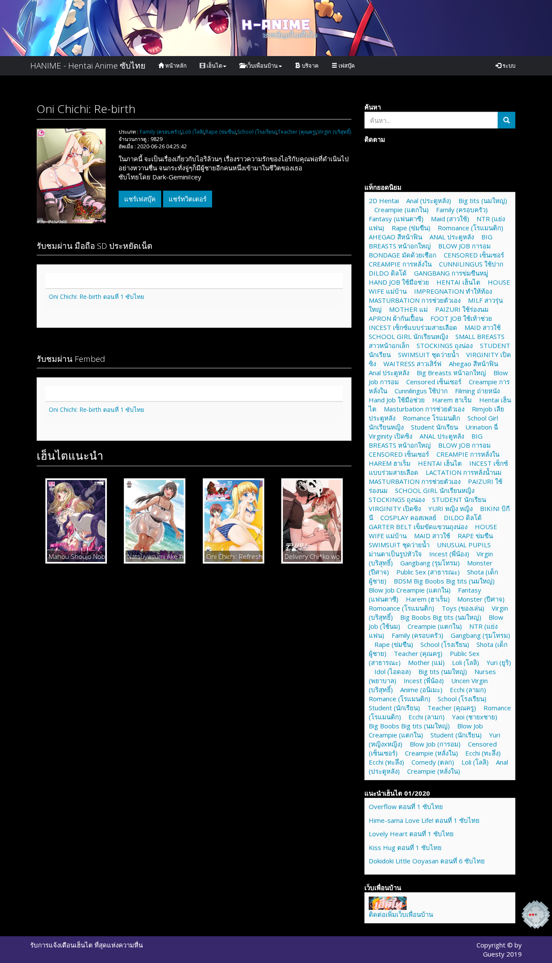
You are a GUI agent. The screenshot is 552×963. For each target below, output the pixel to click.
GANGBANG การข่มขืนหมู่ (451, 273)
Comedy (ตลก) (432, 762)
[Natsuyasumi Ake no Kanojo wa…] (154, 520)
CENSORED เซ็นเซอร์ (474, 255)
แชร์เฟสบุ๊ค (140, 198)
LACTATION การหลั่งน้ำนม (464, 472)
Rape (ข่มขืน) (220, 131)
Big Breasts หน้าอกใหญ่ (451, 372)
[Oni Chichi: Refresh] (233, 520)
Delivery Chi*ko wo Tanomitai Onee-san (312, 556)
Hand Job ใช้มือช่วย (397, 399)
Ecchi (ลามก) (468, 689)
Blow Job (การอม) (435, 744)
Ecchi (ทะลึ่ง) (483, 753)
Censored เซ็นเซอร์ (433, 381)
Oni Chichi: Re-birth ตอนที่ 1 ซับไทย (96, 296)
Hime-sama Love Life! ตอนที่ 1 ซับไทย (424, 820)
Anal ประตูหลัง (389, 372)
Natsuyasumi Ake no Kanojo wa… (154, 556)
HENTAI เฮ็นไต (458, 282)
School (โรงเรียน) (256, 131)
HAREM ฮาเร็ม (390, 463)
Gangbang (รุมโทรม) (430, 562)
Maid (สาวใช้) (450, 218)
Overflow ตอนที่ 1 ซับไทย (406, 806)
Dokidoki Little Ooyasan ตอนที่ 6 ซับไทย (427, 860)
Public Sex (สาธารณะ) (428, 572)
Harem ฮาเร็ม (452, 399)
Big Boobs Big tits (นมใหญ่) (440, 617)
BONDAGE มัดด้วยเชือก (402, 255)
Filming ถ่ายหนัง (477, 390)
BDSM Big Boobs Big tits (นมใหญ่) (444, 581)
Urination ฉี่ (481, 427)
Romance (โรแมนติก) (399, 698)
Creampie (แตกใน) (401, 209)
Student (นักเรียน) (394, 707)
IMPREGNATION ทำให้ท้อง (453, 291)
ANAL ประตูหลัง (452, 236)
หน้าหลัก (175, 65)
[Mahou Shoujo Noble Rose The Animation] (76, 520)
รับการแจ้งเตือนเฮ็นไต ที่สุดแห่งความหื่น (86, 945)
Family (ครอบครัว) (160, 131)
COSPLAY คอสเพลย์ (408, 517)
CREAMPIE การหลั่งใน (400, 264)
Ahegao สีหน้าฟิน (473, 363)
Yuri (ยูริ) (498, 662)
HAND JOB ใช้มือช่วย (399, 282)
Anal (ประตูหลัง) (428, 200)
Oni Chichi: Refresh (233, 556)
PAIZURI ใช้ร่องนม (462, 309)
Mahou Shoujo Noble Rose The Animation (76, 556)
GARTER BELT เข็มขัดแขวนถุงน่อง (418, 526)
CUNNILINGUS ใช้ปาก (471, 264)
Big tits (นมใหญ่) (482, 200)
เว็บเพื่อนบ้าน (261, 65)
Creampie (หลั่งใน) (431, 753)
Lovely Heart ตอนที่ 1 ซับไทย (411, 833)
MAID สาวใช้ (482, 327)
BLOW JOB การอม (464, 246)
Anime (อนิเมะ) (421, 689)
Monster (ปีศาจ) (481, 599)
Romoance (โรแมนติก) (470, 227)
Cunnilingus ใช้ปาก (421, 390)
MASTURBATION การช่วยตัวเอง (415, 300)
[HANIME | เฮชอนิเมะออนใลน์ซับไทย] (388, 902)
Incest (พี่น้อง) (449, 553)
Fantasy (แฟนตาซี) (396, 218)
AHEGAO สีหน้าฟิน (395, 236)
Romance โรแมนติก (431, 418)
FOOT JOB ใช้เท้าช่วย (461, 318)
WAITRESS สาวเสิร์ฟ (412, 363)
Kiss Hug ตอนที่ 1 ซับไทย (405, 847)
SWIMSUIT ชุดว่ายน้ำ (428, 354)
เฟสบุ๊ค (346, 65)
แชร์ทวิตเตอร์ (188, 198)
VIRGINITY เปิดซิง (395, 508)
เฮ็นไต (213, 65)
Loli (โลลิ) (193, 131)
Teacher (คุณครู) (297, 131)
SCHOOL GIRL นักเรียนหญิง (408, 336)
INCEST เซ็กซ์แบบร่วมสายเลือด (413, 327)
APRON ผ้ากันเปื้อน (396, 318)
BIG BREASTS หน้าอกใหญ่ (430, 241)
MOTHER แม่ (408, 309)
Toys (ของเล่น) (463, 608)
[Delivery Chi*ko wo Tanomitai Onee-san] (312, 520)
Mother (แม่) (426, 662)
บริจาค (310, 65)
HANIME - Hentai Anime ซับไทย (87, 65)
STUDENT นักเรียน (459, 499)
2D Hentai (384, 200)
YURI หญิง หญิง (450, 508)
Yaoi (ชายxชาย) (474, 716)
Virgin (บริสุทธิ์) (334, 131)
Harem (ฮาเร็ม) (428, 599)
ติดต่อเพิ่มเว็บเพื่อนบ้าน (401, 914)
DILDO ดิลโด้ (388, 273)
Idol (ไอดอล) (392, 671)
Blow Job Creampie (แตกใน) (410, 590)
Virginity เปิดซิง (390, 436)
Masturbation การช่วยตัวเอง (424, 409)
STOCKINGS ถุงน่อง (445, 345)
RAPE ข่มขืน (475, 535)
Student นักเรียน (434, 427)
